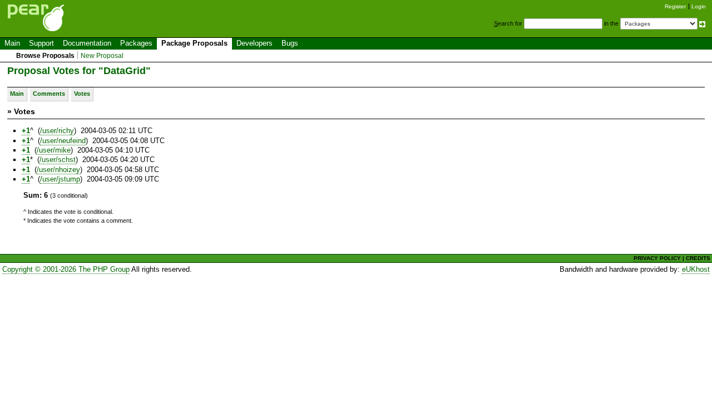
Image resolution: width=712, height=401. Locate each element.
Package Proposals (194, 43)
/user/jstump (60, 179)
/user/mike (54, 150)
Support (41, 43)
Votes (82, 93)
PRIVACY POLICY (657, 258)
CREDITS (698, 258)
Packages (136, 43)
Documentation (87, 43)
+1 (26, 130)
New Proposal (102, 56)
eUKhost (696, 269)
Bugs (289, 43)
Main (12, 43)
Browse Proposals (45, 56)
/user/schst (57, 159)
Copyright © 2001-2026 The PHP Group (66, 269)
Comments (49, 93)
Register (675, 6)
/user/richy (57, 130)
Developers (254, 43)
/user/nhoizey (58, 169)
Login (698, 6)
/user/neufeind (63, 140)
